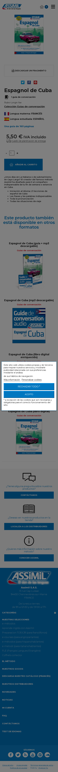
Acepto (29, 394)
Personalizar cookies (32, 379)
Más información (12, 379)
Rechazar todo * (29, 386)
